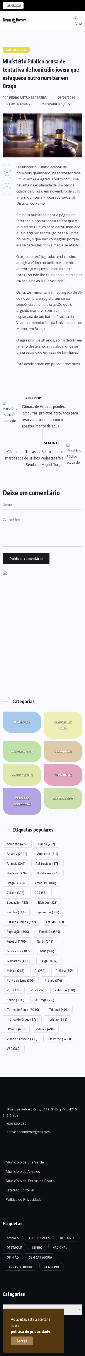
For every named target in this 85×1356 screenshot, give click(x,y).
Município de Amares (23, 1171)
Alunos (46, 844)
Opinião (62, 775)
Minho (63, 751)
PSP (37, 990)
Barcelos (17, 873)
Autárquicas (48, 863)
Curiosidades (63, 725)
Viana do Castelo (22, 1039)
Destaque (14, 1247)
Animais (16, 863)
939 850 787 (16, 1123)
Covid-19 (45, 883)
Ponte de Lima (20, 980)
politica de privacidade (30, 1331)
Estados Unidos (21, 922)
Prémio (53, 980)
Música (15, 971)
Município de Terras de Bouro (30, 1180)
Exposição (18, 932)
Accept (22, 1341)
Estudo (55, 922)
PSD (13, 990)
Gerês (45, 941)
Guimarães (18, 961)
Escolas (16, 912)
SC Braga (44, 1000)
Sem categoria (40, 1257)
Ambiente (47, 854)
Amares (22, 722)
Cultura (15, 893)
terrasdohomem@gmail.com (28, 1131)
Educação (17, 902)
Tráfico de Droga (22, 1019)
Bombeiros (48, 873)
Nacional (22, 775)
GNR (47, 951)
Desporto (22, 751)
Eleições (47, 902)
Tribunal (58, 1009)
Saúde (15, 1000)
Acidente (17, 844)
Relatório (64, 990)
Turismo (57, 1019)
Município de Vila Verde (25, 1162)
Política (64, 971)
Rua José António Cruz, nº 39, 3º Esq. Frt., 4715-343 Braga (40, 1112)
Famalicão (49, 932)
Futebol (17, 941)
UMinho (16, 1029)
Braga (16, 883)
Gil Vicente (18, 951)
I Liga (49, 961)
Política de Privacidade (24, 1199)
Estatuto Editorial (20, 1190)
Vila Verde (63, 798)
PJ (39, 971)
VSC (13, 1048)
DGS (41, 893)
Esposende (47, 912)
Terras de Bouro (22, 801)
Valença (45, 1029)
